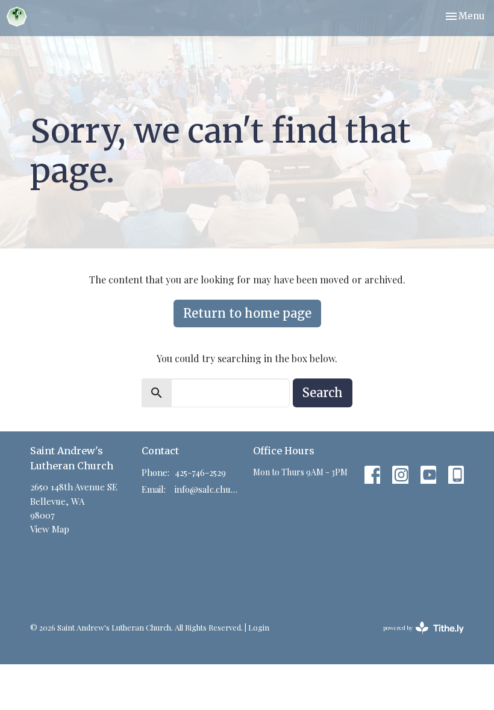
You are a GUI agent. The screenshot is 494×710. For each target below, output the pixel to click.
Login (258, 627)
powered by (417, 637)
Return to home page (247, 313)
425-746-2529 (200, 472)
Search (322, 392)
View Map (49, 529)
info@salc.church (208, 489)
